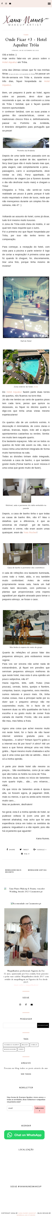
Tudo (26, 35)
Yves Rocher (30, 532)
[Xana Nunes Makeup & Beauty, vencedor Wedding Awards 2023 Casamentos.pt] (26, 891)
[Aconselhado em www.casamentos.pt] (26, 903)
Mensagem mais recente (13, 871)
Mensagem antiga (37, 870)
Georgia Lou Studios (26, 1215)
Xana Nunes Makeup (27, 1213)
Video (21, 1049)
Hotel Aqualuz (9, 62)
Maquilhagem (10, 1049)
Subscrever (39, 1109)
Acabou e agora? (11, 1045)
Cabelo (34, 1045)
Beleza (25, 1045)
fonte (36, 387)
